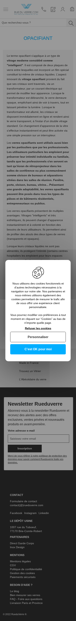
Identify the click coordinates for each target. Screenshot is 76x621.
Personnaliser (38, 337)
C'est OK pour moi (38, 349)
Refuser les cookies (38, 328)
